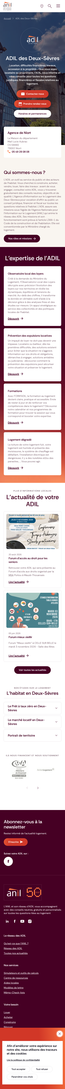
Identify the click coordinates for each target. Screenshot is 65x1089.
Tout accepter (18, 1069)
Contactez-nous (35, 93)
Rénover (8, 1027)
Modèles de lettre (13, 987)
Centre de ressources (16, 978)
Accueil (7, 18)
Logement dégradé (19, 440)
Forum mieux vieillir (20, 637)
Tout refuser (42, 1069)
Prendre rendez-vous (34, 103)
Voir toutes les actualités (32, 670)
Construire (10, 1022)
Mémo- (14, 992)
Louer (7, 1012)
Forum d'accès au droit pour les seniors (28, 560)
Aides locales (11, 982)
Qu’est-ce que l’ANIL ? (16, 943)
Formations (15, 391)
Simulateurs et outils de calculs (21, 973)
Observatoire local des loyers (26, 273)
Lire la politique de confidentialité (23, 1060)
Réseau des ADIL (13, 948)
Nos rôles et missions (20, 238)
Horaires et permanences (32, 113)
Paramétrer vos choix (22, 1076)
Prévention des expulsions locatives (30, 336)
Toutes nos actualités (16, 953)
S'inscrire (13, 842)
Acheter (8, 1017)
